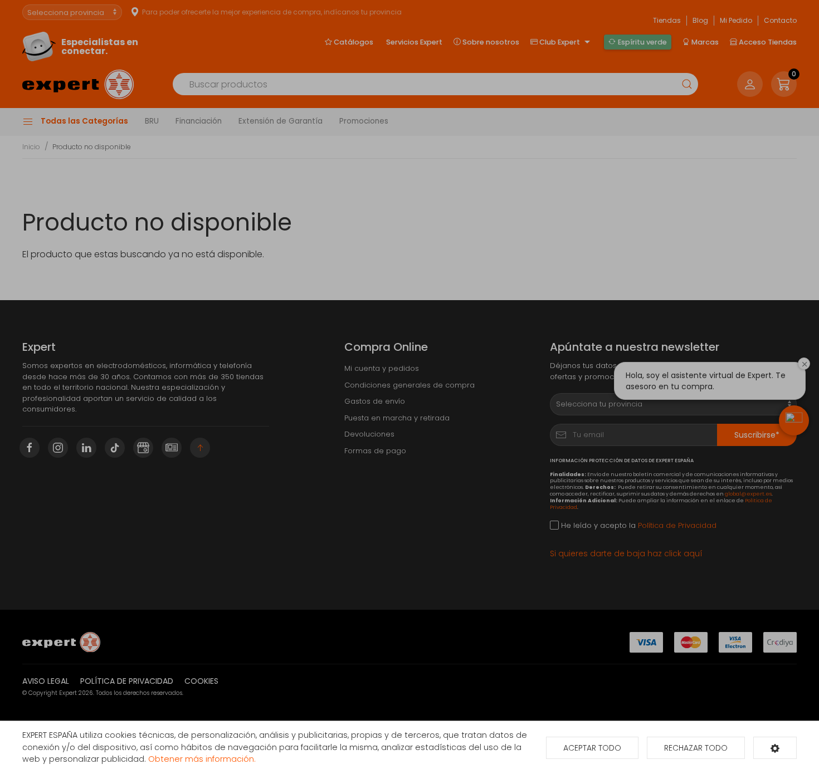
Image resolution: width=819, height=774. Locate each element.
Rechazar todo (696, 747)
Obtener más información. (202, 759)
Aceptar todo (592, 747)
